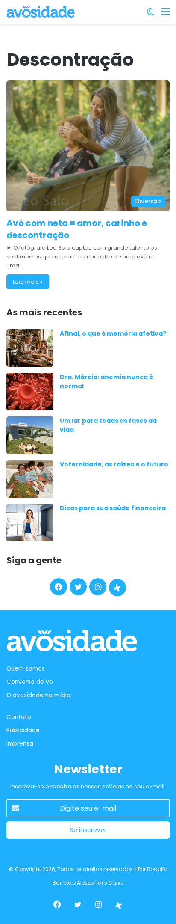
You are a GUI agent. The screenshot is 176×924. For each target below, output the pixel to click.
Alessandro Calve (100, 882)
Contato (18, 717)
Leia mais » (28, 282)
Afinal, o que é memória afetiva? (113, 333)
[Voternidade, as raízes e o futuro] (29, 479)
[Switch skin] (150, 14)
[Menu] (165, 14)
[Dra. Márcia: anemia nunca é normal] (29, 391)
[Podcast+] (117, 587)
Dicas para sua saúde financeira (113, 508)
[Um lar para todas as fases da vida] (29, 435)
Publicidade (23, 730)
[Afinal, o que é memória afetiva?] (29, 348)
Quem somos (25, 669)
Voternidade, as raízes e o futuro (114, 464)
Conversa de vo (29, 682)
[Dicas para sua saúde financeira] (29, 522)
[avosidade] (40, 12)
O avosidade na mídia (38, 695)
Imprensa (19, 744)
